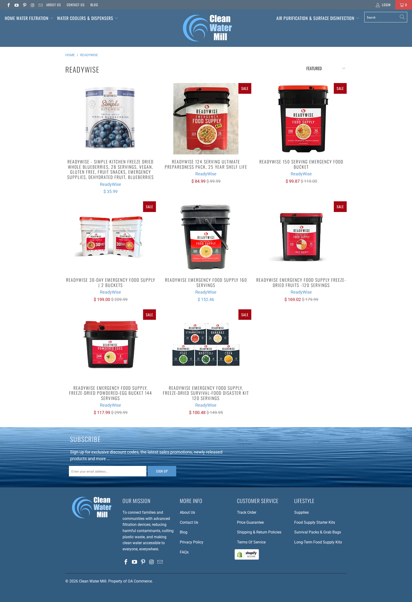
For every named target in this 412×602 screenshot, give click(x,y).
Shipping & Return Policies (259, 532)
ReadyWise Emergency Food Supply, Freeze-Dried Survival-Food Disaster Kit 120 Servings (206, 345)
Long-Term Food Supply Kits (318, 542)
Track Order (246, 512)
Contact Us (76, 4)
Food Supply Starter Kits (314, 522)
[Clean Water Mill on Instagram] (32, 5)
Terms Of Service (251, 542)
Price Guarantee (250, 522)
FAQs (184, 552)
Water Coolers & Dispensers (85, 18)
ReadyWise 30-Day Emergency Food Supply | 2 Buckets (110, 237)
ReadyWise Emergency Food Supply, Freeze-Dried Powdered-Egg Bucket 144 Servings (110, 345)
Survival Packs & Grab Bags (317, 532)
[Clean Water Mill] (207, 28)
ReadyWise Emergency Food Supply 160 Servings (206, 237)
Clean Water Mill (92, 581)
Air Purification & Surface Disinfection (316, 18)
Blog (94, 4)
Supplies (301, 512)
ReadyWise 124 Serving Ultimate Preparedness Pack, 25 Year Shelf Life (206, 118)
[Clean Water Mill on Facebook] (8, 5)
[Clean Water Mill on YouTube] (16, 5)
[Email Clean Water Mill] (40, 5)
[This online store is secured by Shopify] (247, 558)
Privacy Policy (191, 542)
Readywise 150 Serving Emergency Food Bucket (301, 118)
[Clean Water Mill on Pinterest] (24, 5)
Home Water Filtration (27, 18)
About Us (53, 4)
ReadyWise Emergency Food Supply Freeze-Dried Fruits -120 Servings (301, 237)
